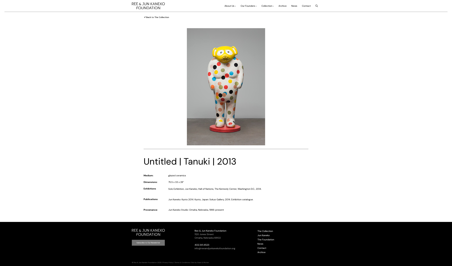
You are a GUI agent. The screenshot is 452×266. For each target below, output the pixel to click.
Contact (306, 5)
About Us (229, 5)
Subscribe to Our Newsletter (148, 243)
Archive (282, 5)
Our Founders (248, 5)
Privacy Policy (168, 262)
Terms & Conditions (182, 262)
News (294, 5)
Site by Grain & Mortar (200, 262)
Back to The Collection (157, 17)
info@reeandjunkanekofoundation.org (215, 248)
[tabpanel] (226, 86)
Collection (266, 5)
